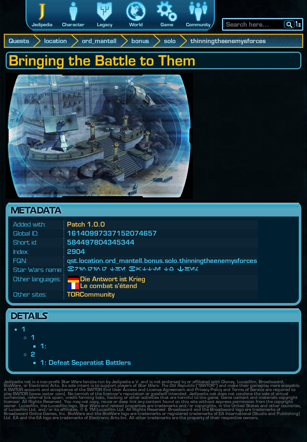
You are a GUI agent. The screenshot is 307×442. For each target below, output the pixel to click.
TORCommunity (91, 294)
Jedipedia (42, 24)
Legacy (104, 24)
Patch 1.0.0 (86, 224)
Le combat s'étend (85, 285)
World (136, 24)
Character (73, 24)
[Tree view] (298, 24)
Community (198, 24)
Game (167, 24)
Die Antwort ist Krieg (85, 279)
